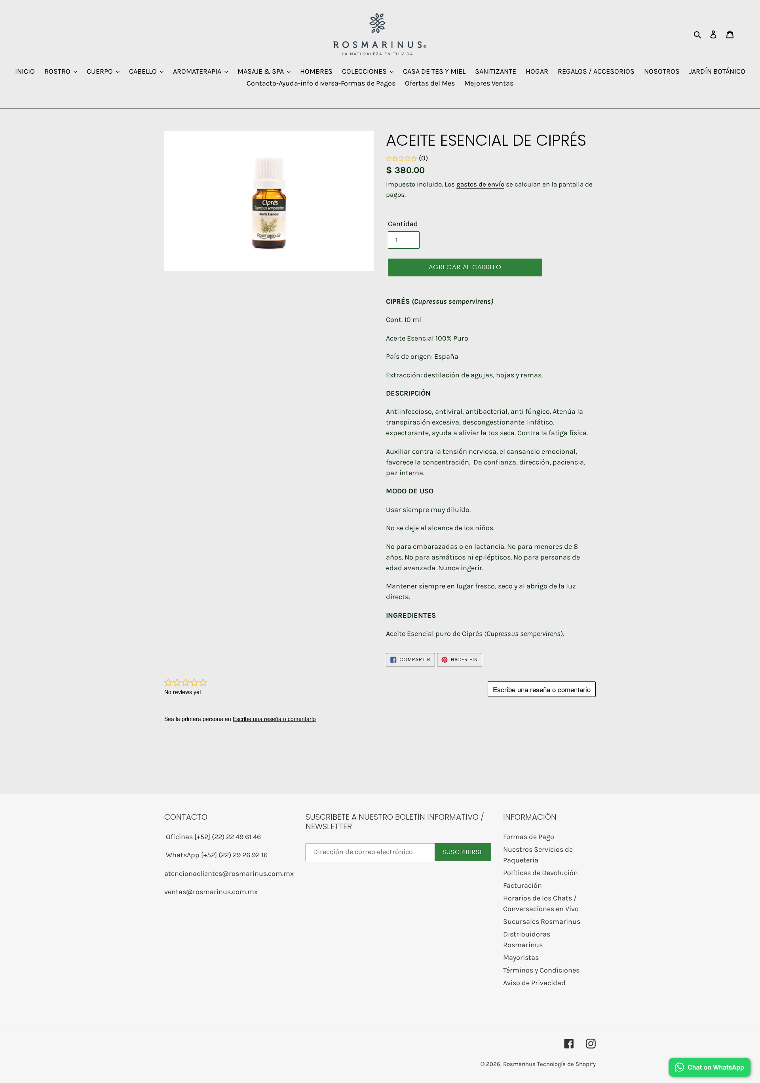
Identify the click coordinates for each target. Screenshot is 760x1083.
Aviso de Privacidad (534, 982)
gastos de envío (480, 184)
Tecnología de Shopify (566, 1064)
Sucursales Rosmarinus (541, 921)
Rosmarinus (519, 1064)
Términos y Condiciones (541, 970)
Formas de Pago (528, 836)
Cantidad (403, 223)
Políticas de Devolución (540, 872)
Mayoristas (521, 957)
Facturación (522, 885)
